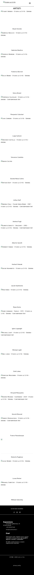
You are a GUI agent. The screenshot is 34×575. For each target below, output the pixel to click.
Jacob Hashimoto (17, 286)
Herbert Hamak (17, 264)
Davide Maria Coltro (17, 179)
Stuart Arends (17, 29)
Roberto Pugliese (17, 457)
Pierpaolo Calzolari (17, 114)
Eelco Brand (17, 93)
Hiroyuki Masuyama (17, 393)
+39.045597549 (10, 527)
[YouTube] (20, 512)
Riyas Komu (17, 307)
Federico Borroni (17, 72)
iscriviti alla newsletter (17, 508)
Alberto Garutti (17, 243)
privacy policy (17, 565)
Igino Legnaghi (17, 328)
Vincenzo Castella (17, 157)
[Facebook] (14, 512)
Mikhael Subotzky (17, 500)
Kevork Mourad (17, 414)
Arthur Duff (17, 200)
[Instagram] (17, 512)
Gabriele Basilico (17, 50)
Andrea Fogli (17, 221)
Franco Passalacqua (17, 435)
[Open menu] (30, 3)
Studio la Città (20, 557)
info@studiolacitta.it (11, 529)
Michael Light (17, 350)
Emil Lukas (17, 371)
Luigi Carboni (17, 136)
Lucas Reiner (17, 478)
